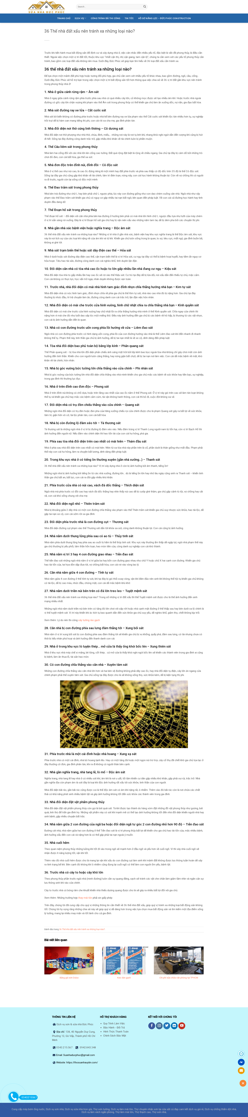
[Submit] (144, 6)
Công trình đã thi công (105, 18)
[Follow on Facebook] (151, 1025)
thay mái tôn (85, 897)
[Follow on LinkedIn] (174, 1025)
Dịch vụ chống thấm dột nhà (220, 1109)
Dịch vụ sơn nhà (55, 1109)
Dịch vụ (79, 18)
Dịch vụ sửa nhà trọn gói (78, 1109)
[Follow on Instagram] (159, 1025)
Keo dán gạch (124, 977)
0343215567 (29, 1097)
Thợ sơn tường (101, 1109)
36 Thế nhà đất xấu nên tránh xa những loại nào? (82, 929)
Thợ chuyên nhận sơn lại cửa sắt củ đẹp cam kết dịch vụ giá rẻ (168, 1109)
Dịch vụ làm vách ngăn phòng (97, 1112)
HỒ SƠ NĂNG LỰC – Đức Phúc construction (164, 18)
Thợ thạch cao (143, 1112)
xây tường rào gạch (89, 620)
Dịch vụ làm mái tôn (122, 1109)
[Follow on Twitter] (166, 1025)
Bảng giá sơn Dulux (69, 977)
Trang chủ (63, 18)
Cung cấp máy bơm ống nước (28, 1109)
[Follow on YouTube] (181, 1025)
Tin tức (129, 18)
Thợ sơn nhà (159, 1112)
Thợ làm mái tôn (124, 1112)
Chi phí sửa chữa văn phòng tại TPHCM (178, 977)
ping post (199, 995)
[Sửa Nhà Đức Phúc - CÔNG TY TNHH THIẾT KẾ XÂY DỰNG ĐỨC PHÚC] (49, 7)
